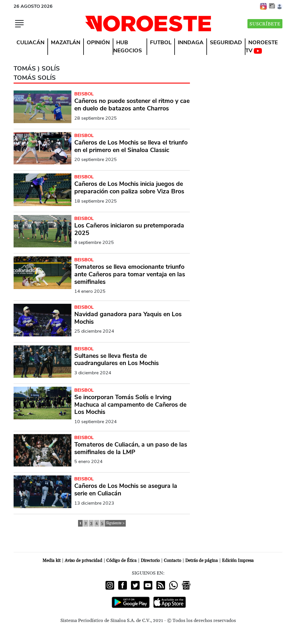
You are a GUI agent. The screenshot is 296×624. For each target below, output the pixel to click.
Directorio (150, 560)
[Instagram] (110, 585)
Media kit (51, 560)
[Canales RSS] (160, 585)
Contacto (172, 560)
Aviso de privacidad (83, 560)
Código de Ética (121, 560)
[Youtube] (148, 585)
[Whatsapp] (173, 585)
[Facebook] (122, 585)
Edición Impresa (238, 560)
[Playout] (263, 6)
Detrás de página (201, 560)
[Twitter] (135, 585)
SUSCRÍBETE (264, 24)
